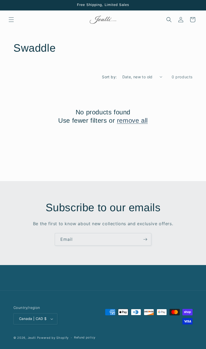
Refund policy (84, 337)
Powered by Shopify (53, 338)
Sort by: (109, 77)
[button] (11, 20)
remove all (132, 120)
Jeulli (32, 338)
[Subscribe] (145, 239)
